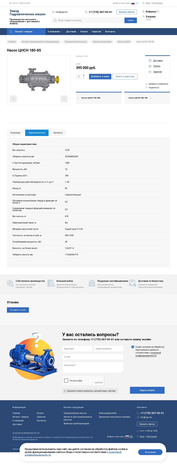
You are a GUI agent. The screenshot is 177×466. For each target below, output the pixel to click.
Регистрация (157, 3)
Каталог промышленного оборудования (40, 42)
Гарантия (96, 31)
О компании (54, 31)
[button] (84, 75)
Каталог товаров (23, 31)
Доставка (71, 31)
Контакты (110, 31)
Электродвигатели (107, 413)
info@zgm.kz (146, 417)
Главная (12, 42)
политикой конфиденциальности (148, 354)
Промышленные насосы (76, 42)
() (152, 11)
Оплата (84, 31)
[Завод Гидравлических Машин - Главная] (27, 13)
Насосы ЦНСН (124, 42)
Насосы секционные (102, 42)
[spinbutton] (79, 76)
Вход (148, 3)
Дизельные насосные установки (114, 417)
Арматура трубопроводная (76, 423)
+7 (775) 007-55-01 (100, 12)
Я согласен (150, 452)
